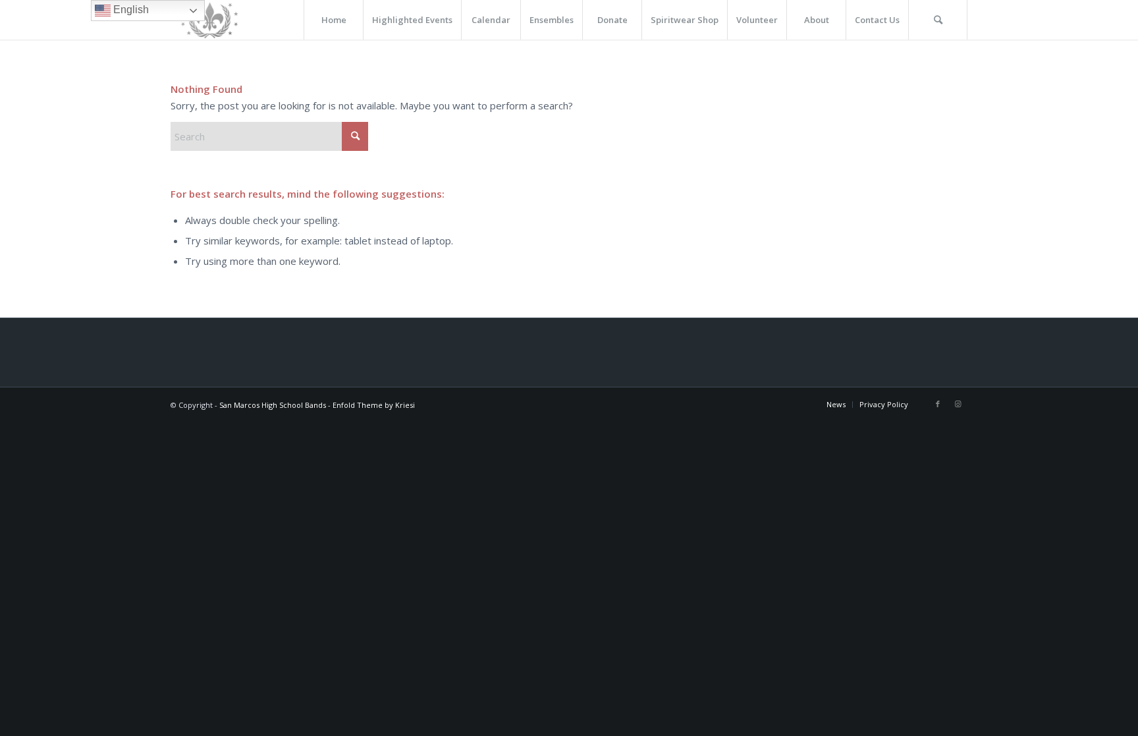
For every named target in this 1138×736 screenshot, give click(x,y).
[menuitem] (333, 20)
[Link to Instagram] (957, 404)
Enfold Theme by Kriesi (374, 405)
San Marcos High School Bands (272, 405)
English (130, 9)
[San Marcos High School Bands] (210, 20)
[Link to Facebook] (938, 404)
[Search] (937, 20)
